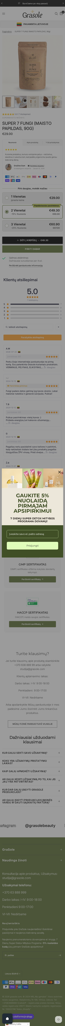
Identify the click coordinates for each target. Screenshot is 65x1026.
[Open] (7, 1018)
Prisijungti (32, 545)
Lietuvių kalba (14, 1024)
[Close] (59, 472)
